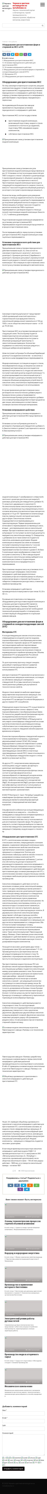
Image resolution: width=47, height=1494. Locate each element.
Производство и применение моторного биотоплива (19, 1285)
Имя (4, 1410)
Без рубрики (6, 51)
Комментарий (7, 1433)
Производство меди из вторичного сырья (22, 1355)
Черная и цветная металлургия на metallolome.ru (21, 5)
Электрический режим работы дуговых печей (19, 1319)
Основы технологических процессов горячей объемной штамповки (23, 1222)
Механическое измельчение (18, 1386)
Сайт (4, 1425)
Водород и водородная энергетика (22, 1253)
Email (5, 1418)
